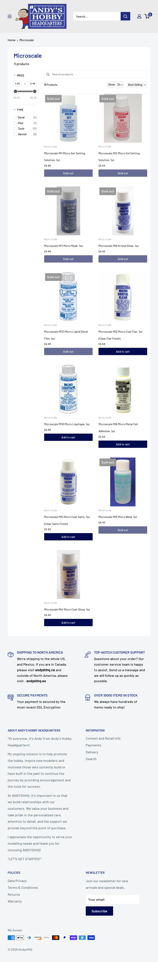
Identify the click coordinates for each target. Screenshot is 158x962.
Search (91, 759)
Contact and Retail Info (103, 738)
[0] (147, 16)
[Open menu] (10, 16)
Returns (14, 894)
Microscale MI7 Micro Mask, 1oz (63, 246)
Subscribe (99, 911)
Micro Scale (50, 147)
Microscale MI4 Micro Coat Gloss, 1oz (67, 609)
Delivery (92, 752)
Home (12, 40)
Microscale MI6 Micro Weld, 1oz (117, 517)
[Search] (125, 16)
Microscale (26, 40)
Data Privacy (17, 881)
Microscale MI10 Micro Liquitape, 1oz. (67, 424)
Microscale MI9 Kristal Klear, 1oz (118, 246)
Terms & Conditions (23, 887)
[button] (136, 84)
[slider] (15, 91)
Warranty (15, 901)
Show (111, 84)
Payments (93, 745)
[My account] (139, 16)
